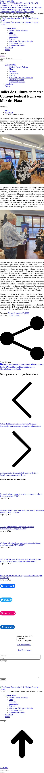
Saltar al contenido (7, 1)
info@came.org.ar (25, 650)
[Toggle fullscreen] (6, 770)
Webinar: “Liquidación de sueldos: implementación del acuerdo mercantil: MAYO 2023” (20, 544)
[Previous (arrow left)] (1, 772)
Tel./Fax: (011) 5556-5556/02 (11, 3)
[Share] (3, 770)
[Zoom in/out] (8, 770)
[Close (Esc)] (1, 770)
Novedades (12, 313)
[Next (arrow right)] (3, 772)
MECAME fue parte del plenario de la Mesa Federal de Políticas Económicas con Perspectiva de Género (20, 560)
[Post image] (6, 492)
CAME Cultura (13, 315)
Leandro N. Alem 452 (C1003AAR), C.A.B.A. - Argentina (19, 4)
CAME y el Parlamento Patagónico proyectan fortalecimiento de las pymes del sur (17, 528)
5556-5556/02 (24, 645)
